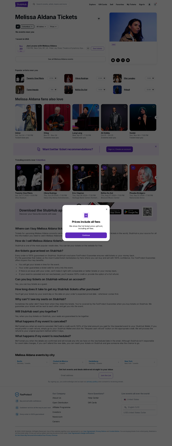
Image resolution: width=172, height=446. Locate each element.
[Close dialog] (106, 209)
